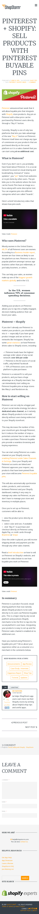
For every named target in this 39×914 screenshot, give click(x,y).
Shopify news (21, 82)
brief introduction (15, 552)
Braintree (6, 535)
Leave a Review (7, 863)
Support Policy (25, 910)
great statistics (13, 342)
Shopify (9, 114)
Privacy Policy (20, 906)
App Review (27, 664)
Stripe (15, 535)
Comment (6, 780)
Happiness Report (14, 673)
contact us (24, 842)
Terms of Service (8, 906)
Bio (6, 687)
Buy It (14, 136)
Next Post (30, 727)
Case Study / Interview (19, 668)
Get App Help (7, 857)
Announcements (13, 664)
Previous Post (20, 722)
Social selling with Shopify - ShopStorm (20, 747)
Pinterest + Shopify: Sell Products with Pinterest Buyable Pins (19, 47)
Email (4, 811)
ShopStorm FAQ (8, 866)
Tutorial (15, 678)
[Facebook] (6, 707)
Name (4, 802)
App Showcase (7, 860)
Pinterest (12, 82)
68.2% (4, 249)
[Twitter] (7, 702)
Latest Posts (14, 687)
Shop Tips (33, 80)
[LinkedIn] (8, 707)
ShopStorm (11, 904)
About (35, 910)
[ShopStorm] (11, 7)
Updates (24, 678)
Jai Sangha (17, 691)
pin (16, 176)
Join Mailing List (8, 869)
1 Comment (32, 82)
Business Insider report (25, 252)
